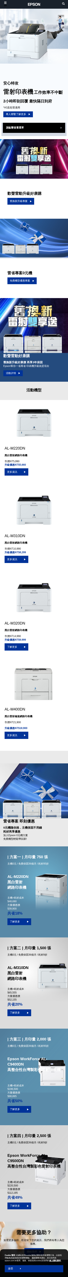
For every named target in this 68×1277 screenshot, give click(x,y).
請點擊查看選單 (15, 127)
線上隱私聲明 (55, 1260)
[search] (63, 4)
